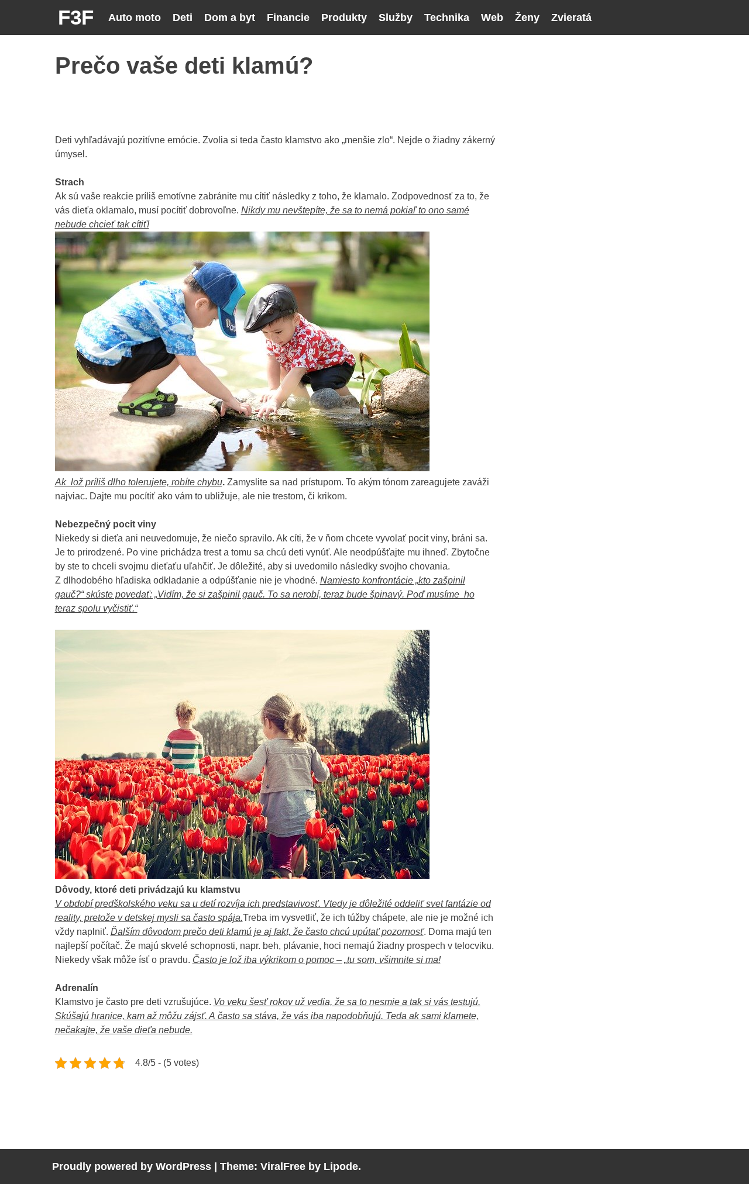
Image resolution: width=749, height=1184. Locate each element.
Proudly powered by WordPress (131, 1166)
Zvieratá (571, 17)
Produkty (344, 17)
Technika (446, 17)
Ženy (527, 17)
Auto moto (134, 17)
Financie (288, 17)
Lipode (341, 1166)
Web (492, 17)
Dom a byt (229, 17)
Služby (396, 17)
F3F (76, 17)
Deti (183, 17)
